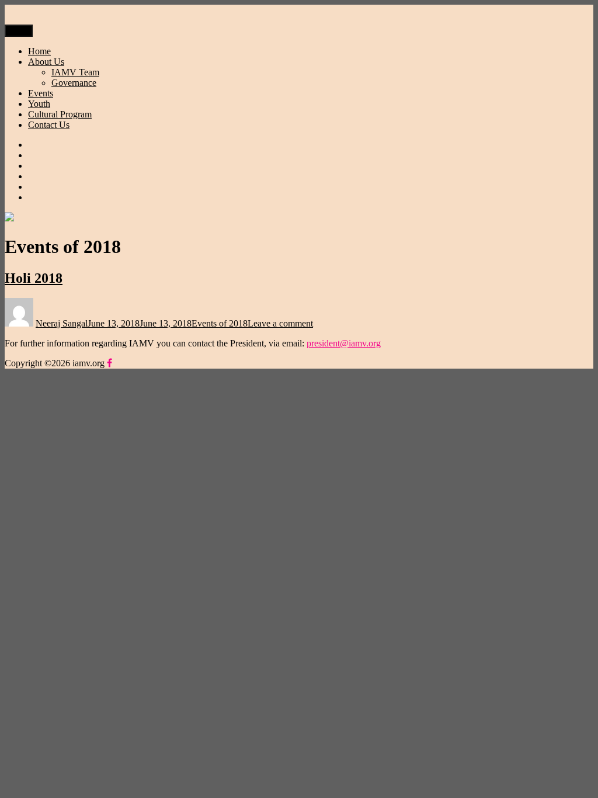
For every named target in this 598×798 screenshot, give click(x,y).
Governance (73, 83)
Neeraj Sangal (62, 323)
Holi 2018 (33, 278)
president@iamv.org (344, 343)
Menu (18, 30)
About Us (46, 62)
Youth (39, 104)
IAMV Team (75, 72)
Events (40, 93)
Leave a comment (280, 323)
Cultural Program (60, 114)
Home (39, 51)
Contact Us (48, 125)
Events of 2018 (220, 323)
